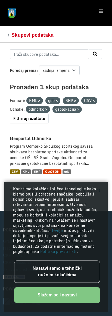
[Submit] (95, 54)
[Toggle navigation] (101, 11)
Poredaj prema (23, 70)
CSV (15, 171)
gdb (66, 171)
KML (26, 171)
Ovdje (58, 230)
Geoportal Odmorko (30, 138)
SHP (37, 171)
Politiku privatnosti (58, 251)
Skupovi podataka (33, 35)
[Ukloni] (39, 100)
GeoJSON (52, 171)
